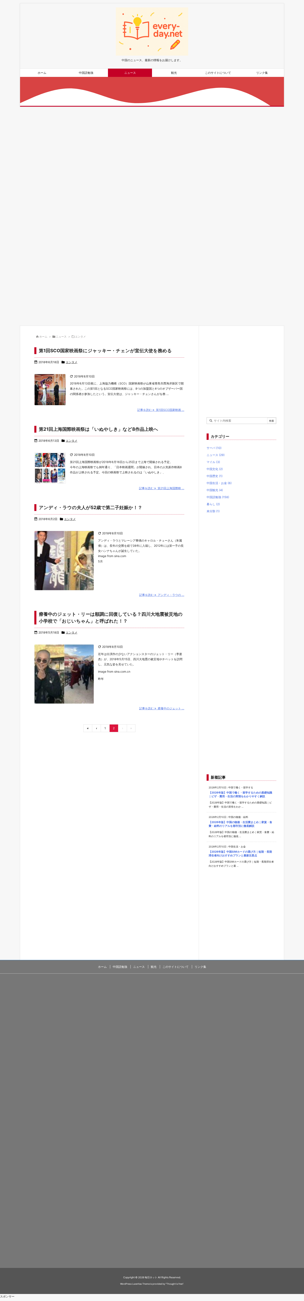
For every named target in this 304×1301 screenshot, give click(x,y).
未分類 (213, 511)
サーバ (214, 448)
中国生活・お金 (219, 483)
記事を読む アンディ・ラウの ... (161, 595)
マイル (213, 462)
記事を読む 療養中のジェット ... (161, 708)
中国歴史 (215, 476)
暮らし (213, 504)
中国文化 (215, 469)
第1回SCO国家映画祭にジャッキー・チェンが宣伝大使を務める (105, 350)
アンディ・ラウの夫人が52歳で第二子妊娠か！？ (90, 507)
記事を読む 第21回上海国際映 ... (161, 488)
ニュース (61, 336)
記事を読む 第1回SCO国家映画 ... (160, 410)
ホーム (43, 336)
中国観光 (215, 490)
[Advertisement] (144, 149)
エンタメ (71, 362)
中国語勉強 (218, 497)
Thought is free (174, 1283)
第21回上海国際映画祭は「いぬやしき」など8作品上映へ (98, 429)
